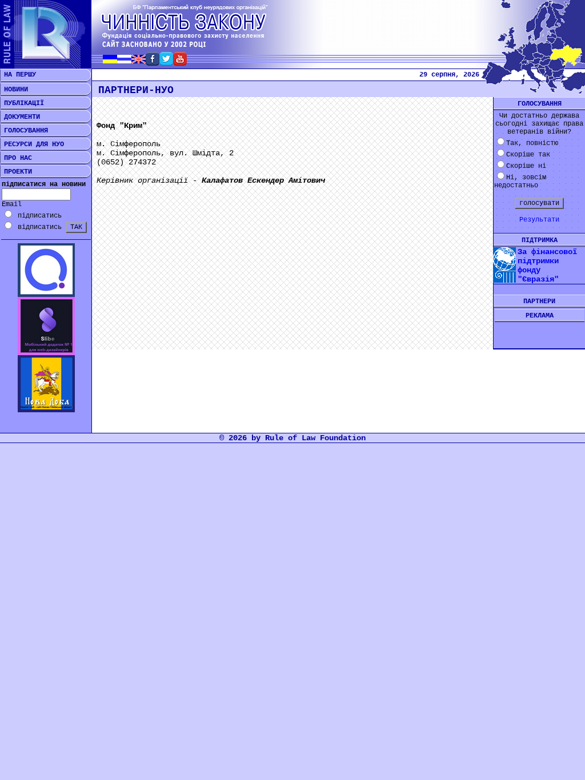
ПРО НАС (16, 158)
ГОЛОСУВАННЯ (24, 131)
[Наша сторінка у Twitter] (166, 62)
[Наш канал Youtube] (180, 62)
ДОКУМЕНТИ (20, 117)
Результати (539, 220)
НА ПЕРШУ (18, 75)
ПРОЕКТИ (16, 172)
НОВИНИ (14, 90)
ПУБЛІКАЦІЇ (22, 103)
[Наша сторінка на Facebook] (152, 62)
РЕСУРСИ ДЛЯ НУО (32, 144)
